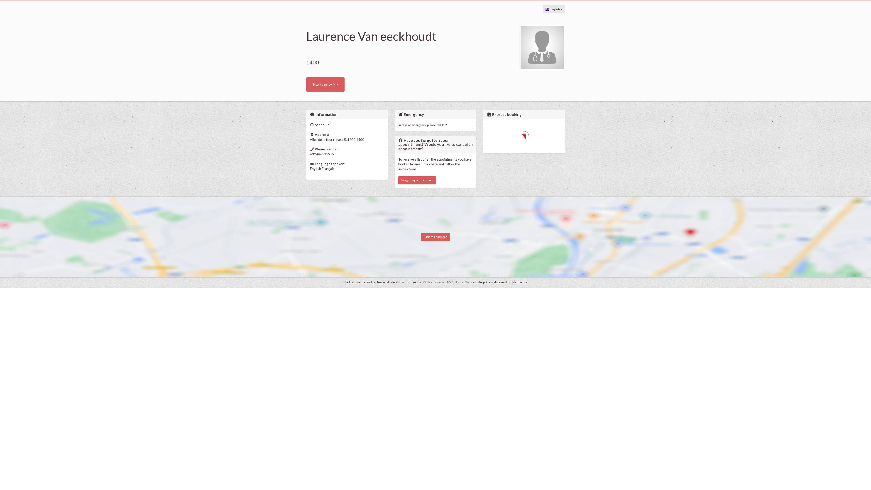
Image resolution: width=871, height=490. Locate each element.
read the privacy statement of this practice (499, 282)
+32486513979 (322, 154)
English (554, 9)
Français (328, 169)
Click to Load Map (435, 237)
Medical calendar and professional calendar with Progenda (382, 282)
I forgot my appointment (417, 180)
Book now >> (325, 84)
